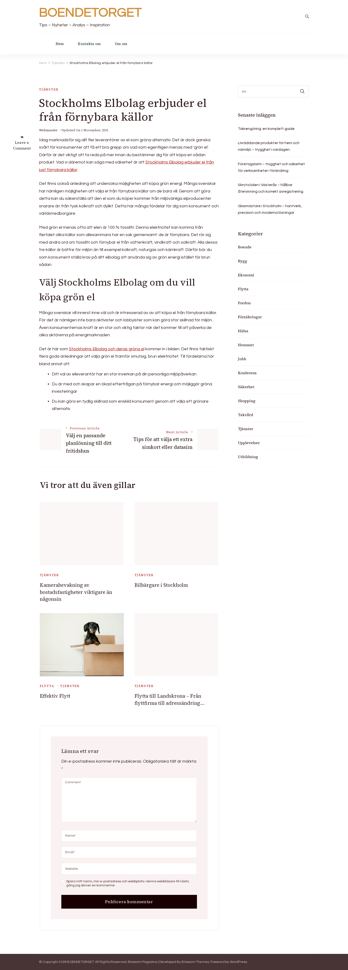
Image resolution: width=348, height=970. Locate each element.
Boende (244, 247)
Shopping (246, 400)
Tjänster (48, 89)
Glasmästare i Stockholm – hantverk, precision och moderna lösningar (270, 209)
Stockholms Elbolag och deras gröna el (106, 349)
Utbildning (248, 456)
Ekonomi (246, 275)
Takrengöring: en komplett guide (266, 129)
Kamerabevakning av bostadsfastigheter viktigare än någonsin (76, 592)
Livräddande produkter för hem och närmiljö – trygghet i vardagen (268, 146)
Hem (60, 44)
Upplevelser (249, 442)
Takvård (245, 414)
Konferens (247, 372)
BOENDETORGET (90, 12)
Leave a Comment (22, 145)
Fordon (244, 302)
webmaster (48, 130)
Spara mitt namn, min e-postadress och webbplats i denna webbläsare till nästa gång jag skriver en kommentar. (127, 883)
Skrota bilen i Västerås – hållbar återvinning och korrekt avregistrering (270, 188)
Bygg (242, 261)
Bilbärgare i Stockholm (161, 585)
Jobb (242, 358)
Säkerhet (246, 386)
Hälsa (243, 330)
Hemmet (246, 344)
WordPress (238, 962)
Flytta (47, 686)
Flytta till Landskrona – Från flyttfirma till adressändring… (169, 699)
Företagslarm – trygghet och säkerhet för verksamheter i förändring (271, 167)
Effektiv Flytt (55, 695)
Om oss (121, 44)
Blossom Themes (195, 962)
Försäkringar (250, 316)
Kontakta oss (89, 44)
